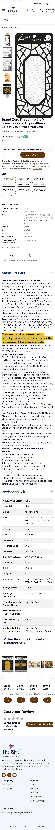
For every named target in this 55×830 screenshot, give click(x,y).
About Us (6, 784)
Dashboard (34, 784)
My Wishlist (34, 792)
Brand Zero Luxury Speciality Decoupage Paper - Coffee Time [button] (47, 687)
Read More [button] (37, 169)
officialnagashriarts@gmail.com (17, 812)
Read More (17, 769)
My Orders (34, 788)
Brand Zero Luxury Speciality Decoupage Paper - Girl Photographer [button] (34, 687)
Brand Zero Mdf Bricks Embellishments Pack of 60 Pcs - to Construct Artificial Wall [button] (21, 687)
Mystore (41, 826)
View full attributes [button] (10, 247)
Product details (14, 491)
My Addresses (35, 796)
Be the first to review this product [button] (20, 131)
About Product (13, 272)
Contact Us (7, 788)
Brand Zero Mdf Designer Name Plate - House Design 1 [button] (8, 687)
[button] (49, 3)
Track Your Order (37, 801)
